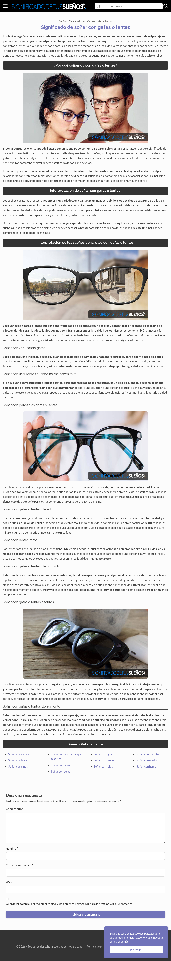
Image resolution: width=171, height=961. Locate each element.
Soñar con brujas (104, 760)
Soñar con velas (60, 771)
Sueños (63, 21)
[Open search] (165, 6)
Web (9, 882)
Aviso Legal (76, 946)
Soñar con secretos (148, 754)
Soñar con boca (17, 760)
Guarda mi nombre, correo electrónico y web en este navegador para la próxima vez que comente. (69, 904)
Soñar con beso (60, 765)
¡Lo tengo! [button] (136, 949)
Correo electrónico (19, 865)
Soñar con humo (146, 766)
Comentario (14, 809)
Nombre (12, 848)
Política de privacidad (99, 946)
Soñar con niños (18, 766)
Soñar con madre (146, 760)
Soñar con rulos (103, 766)
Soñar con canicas (19, 754)
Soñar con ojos (103, 754)
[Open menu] (5, 6)
